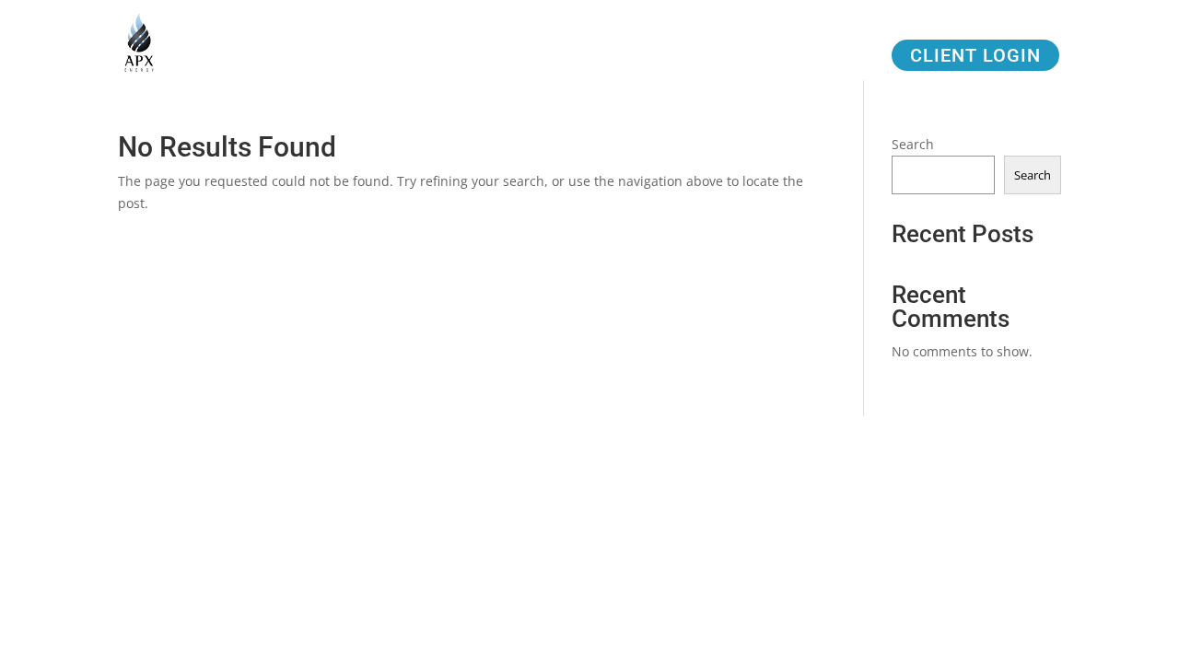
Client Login (975, 55)
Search (913, 144)
